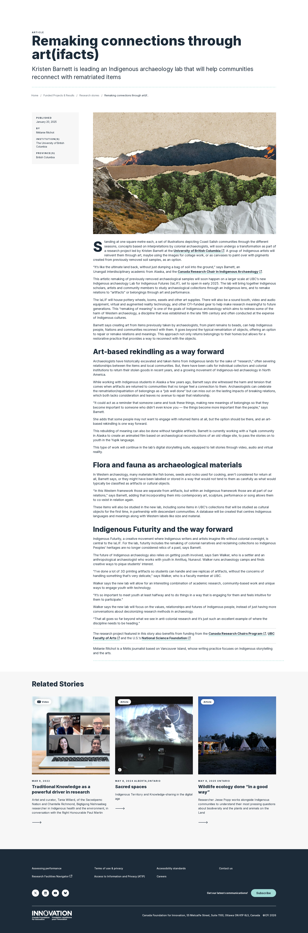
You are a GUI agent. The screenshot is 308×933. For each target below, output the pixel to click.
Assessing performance (46, 868)
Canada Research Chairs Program (235, 633)
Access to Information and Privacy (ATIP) (119, 876)
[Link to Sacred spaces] (154, 735)
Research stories (89, 95)
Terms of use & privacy (108, 868)
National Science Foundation (164, 638)
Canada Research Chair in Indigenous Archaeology (218, 271)
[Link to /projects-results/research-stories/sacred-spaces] (154, 808)
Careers (161, 876)
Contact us (226, 868)
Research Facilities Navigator (50, 876)
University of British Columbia (197, 251)
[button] (120, 770)
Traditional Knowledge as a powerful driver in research (61, 789)
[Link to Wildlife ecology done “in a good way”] (237, 735)
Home (34, 95)
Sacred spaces (131, 786)
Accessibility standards (171, 868)
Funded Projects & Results (58, 95)
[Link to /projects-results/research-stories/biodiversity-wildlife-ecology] (237, 822)
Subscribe (263, 893)
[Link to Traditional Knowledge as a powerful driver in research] (71, 735)
